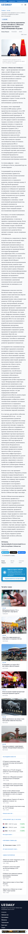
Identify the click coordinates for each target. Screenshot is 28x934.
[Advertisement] (14, 931)
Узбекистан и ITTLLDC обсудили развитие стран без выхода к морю (13, 770)
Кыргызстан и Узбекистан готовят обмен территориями (12, 889)
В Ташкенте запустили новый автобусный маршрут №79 (11, 867)
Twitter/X (14, 552)
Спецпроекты (11, 1)
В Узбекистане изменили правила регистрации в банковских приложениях (12, 875)
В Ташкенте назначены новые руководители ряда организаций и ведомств (13, 763)
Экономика (4, 917)
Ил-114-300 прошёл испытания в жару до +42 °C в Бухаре (14, 807)
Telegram (6, 552)
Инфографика (3, 1)
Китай (8, 10)
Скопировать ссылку (9, 555)
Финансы (4, 920)
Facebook (22, 552)
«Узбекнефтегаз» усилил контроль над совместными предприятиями (13, 784)
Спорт (3, 927)
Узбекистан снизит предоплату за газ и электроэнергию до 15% (13, 860)
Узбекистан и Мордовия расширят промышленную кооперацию (13, 777)
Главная (3, 10)
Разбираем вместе (22, 1)
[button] (22, 4)
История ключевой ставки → (10, 849)
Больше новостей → (8, 813)
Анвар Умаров (5, 31)
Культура (4, 925)
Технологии (4, 922)
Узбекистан (4, 915)
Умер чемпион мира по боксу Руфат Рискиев (13, 882)
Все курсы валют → (8, 834)
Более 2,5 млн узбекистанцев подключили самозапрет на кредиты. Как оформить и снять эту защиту (13, 792)
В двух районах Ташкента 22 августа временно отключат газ (13, 800)
